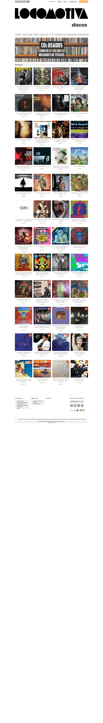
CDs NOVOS (36, 34)
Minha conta (74, 1)
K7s (53, 34)
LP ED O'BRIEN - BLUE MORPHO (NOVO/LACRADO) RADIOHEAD (61, 353)
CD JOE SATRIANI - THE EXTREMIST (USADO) (24, 140)
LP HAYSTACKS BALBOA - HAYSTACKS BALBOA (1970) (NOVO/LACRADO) (42, 326)
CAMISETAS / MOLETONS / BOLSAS (83, 34)
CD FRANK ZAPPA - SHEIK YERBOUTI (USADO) (61, 220)
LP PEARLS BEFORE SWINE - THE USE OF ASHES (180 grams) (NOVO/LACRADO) (60, 327)
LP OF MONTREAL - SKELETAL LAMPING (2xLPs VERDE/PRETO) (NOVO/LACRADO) (79, 301)
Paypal (35, 402)
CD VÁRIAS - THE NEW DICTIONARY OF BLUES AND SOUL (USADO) (23, 167)
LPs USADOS (30, 34)
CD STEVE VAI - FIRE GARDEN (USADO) (79, 113)
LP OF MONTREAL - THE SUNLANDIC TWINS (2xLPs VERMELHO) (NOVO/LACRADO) (61, 301)
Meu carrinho (84, 1)
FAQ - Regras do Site (22, 402)
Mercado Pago (36, 404)
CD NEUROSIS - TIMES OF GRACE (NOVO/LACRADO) (60, 87)
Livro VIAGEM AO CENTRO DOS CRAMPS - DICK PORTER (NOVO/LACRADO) (23, 88)
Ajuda (18, 408)
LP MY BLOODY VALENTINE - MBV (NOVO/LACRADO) (23, 353)
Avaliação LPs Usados (22, 405)
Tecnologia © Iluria (51, 422)
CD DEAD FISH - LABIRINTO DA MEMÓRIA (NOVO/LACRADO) (42, 273)
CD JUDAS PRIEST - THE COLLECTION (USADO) (42, 193)
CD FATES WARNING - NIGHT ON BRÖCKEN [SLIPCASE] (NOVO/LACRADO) (79, 88)
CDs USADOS (42, 34)
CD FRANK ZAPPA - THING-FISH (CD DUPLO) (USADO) (42, 220)
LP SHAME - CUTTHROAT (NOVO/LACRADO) (42, 379)
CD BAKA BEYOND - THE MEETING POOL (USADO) (79, 140)
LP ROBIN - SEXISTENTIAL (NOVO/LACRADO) (79, 353)
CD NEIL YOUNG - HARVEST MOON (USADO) (23, 193)
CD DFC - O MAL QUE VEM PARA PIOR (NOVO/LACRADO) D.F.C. (79, 246)
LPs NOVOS (24, 34)
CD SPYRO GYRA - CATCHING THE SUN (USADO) (79, 193)
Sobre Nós (19, 406)
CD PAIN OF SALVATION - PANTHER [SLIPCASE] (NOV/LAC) (61, 113)
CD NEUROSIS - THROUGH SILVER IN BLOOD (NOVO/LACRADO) (42, 87)
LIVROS (64, 34)
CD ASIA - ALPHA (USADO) (79, 166)
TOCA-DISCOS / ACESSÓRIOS (71, 34)
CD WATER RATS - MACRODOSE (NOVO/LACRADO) (23, 300)
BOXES (46, 34)
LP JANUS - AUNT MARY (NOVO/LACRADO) (23, 326)
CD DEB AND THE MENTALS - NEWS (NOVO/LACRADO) (79, 273)
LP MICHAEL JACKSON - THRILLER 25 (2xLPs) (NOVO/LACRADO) (42, 353)
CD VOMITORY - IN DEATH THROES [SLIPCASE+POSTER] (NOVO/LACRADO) (23, 247)
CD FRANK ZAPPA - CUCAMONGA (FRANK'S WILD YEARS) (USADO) (79, 220)
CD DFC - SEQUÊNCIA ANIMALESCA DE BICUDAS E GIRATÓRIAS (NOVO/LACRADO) (60, 247)
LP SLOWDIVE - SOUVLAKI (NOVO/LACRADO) (79, 379)
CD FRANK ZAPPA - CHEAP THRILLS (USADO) (42, 246)
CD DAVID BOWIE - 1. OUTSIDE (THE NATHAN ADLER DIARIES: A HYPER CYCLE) (61, 168)
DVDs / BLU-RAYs (58, 34)
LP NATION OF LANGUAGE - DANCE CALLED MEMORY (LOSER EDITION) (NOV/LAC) (24, 380)
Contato (59, 1)
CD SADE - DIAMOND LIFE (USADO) (42, 166)
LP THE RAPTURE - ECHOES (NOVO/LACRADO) (79, 326)
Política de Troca (21, 404)
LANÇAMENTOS (18, 34)
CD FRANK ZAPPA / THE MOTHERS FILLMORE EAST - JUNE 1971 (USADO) (23, 220)
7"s (50, 34)
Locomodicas (20, 401)
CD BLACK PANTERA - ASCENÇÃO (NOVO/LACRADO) (60, 273)
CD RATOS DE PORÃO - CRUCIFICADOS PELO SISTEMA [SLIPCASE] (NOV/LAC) (42, 301)
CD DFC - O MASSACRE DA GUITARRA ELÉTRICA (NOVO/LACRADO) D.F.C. (23, 273)
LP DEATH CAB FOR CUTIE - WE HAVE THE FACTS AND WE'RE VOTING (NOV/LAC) (60, 380)
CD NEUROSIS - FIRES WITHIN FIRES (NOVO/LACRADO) (24, 113)
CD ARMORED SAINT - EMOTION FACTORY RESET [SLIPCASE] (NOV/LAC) (42, 114)
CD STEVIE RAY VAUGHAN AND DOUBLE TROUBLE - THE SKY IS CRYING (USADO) (42, 141)
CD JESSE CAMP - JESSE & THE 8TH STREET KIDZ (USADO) (61, 140)
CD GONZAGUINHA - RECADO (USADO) (60, 193)
